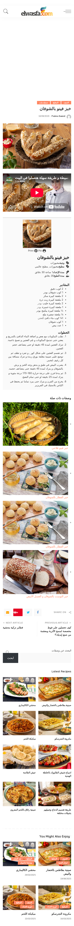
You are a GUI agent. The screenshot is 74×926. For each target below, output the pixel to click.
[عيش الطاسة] (19, 756)
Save (15, 612)
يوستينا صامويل (26, 863)
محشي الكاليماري (27, 705)
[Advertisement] (37, 55)
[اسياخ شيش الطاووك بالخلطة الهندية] (54, 756)
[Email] (7, 612)
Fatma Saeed (58, 116)
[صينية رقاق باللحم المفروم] (19, 794)
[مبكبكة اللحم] (19, 723)
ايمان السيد (63, 863)
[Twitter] (28, 612)
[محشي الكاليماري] (19, 689)
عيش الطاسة (29, 772)
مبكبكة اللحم (30, 738)
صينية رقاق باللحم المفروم (23, 809)
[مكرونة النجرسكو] (54, 723)
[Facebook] (38, 612)
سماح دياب (43, 103)
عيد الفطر (17, 859)
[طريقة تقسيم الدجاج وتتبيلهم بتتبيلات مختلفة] (54, 794)
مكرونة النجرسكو (63, 738)
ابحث (10, 658)
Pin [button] (40, 250)
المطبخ (55, 103)
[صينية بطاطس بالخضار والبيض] (54, 689)
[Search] (7, 11)
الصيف (66, 103)
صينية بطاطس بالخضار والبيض (56, 705)
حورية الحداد (52, 907)
